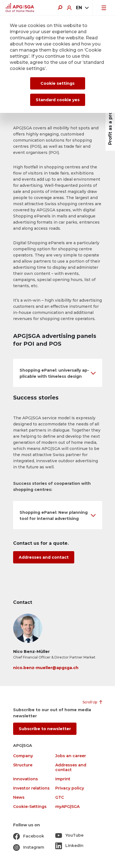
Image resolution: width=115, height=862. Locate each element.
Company (23, 756)
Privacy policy (69, 788)
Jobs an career (70, 756)
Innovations (25, 779)
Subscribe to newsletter (45, 728)
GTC (59, 797)
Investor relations (31, 788)
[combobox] (82, 7)
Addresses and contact (44, 557)
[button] (57, 373)
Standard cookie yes (58, 99)
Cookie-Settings (30, 806)
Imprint (62, 779)
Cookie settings (57, 83)
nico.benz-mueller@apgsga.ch (45, 667)
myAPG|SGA (67, 806)
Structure (22, 765)
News (19, 797)
